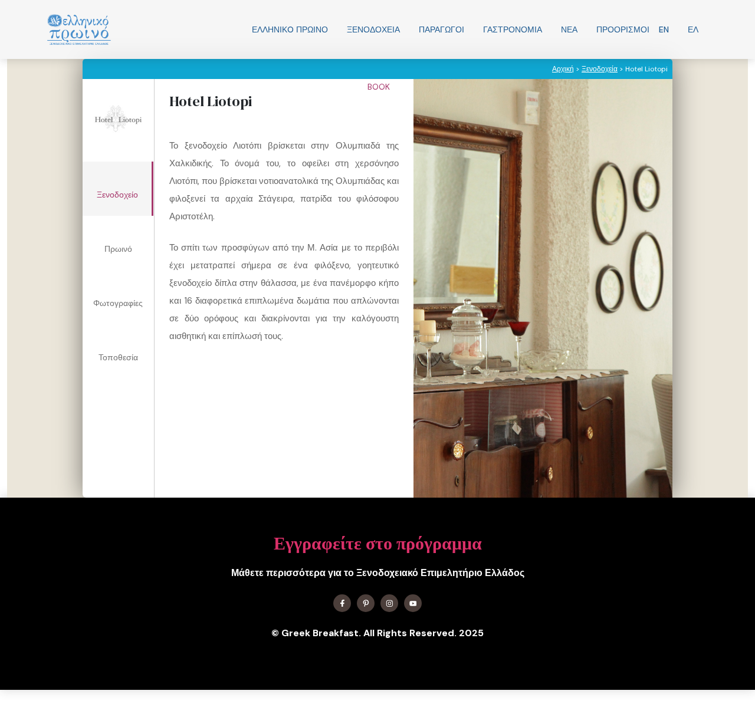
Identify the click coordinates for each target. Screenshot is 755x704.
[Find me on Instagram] (389, 603)
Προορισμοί (622, 29)
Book (379, 86)
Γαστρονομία (512, 29)
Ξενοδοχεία (373, 29)
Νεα (569, 29)
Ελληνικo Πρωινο (290, 29)
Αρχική (563, 69)
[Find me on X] (366, 603)
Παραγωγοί (441, 29)
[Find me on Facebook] (342, 603)
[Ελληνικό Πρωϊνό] (79, 29)
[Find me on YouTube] (413, 603)
